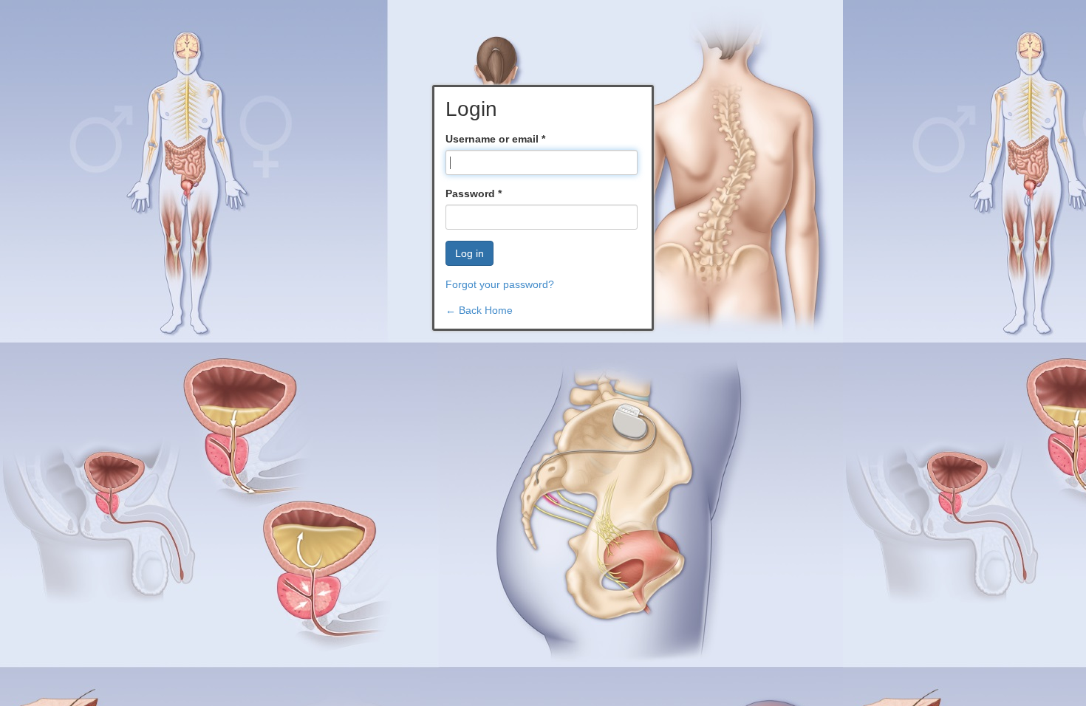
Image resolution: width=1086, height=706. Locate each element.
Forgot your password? (499, 284)
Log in (469, 253)
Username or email (495, 139)
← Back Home (479, 310)
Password (473, 193)
